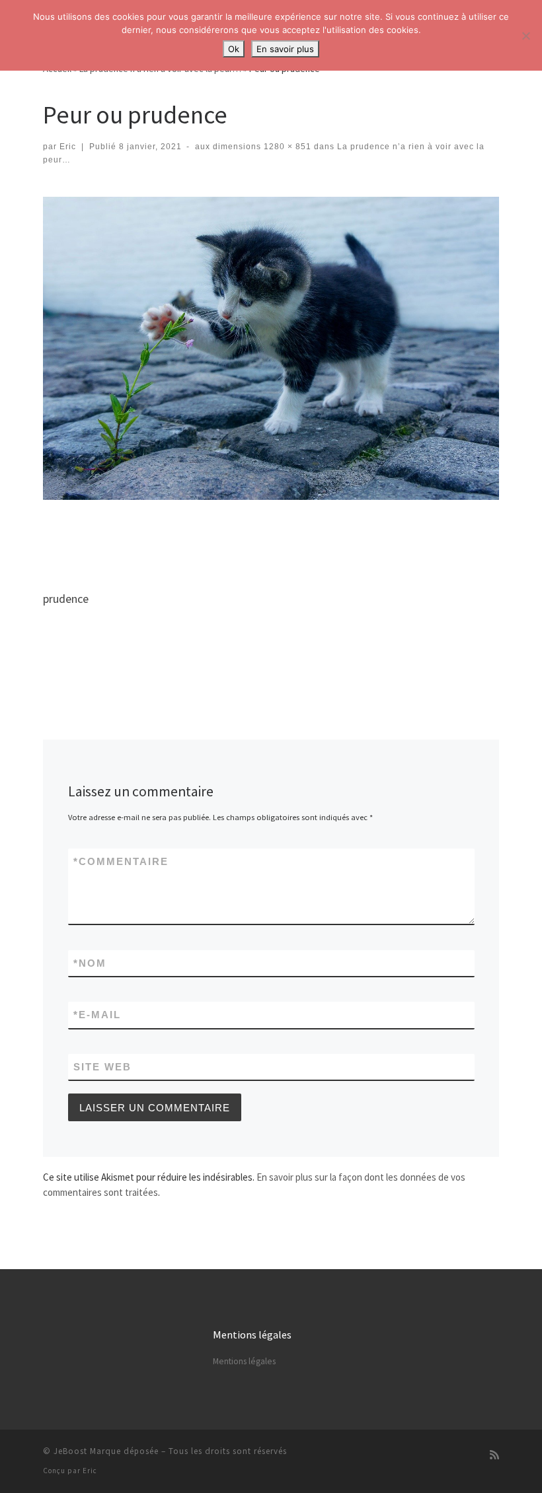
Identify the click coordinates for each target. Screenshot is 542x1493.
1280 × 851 (286, 146)
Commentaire (121, 861)
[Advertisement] (283, 540)
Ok (233, 49)
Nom (89, 963)
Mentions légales (244, 1361)
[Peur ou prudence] (271, 348)
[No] (525, 35)
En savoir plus (285, 49)
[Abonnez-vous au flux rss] (494, 1455)
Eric (67, 146)
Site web (102, 1066)
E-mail (97, 1014)
